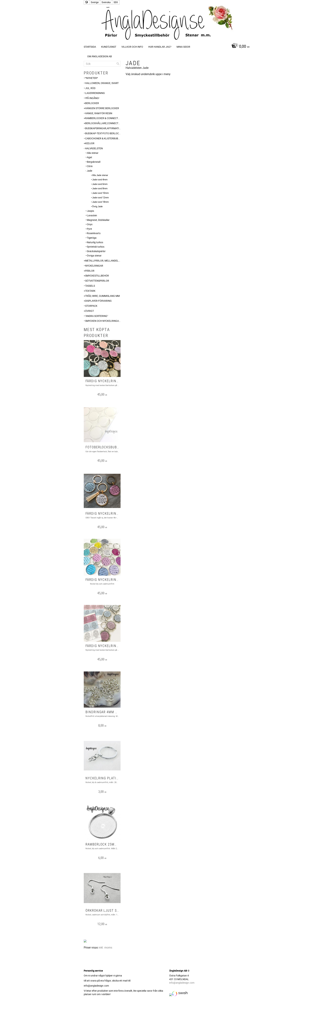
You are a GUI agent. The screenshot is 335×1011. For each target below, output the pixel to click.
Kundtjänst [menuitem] (108, 46)
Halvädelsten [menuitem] (94, 148)
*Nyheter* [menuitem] (91, 78)
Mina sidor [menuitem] (183, 46)
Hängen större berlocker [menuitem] (102, 108)
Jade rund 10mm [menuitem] (100, 192)
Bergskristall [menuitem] (93, 161)
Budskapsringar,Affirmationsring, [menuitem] (103, 128)
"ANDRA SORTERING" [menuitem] (96, 316)
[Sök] (118, 63)
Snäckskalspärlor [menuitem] (96, 251)
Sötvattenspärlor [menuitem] (97, 280)
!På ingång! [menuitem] (92, 98)
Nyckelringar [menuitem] (94, 265)
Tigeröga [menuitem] (91, 237)
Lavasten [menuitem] (92, 215)
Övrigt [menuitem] (89, 311)
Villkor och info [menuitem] (132, 46)
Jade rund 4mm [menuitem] (99, 179)
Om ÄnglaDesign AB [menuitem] (99, 56)
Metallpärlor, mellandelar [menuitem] (103, 260)
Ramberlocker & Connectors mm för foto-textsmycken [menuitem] (103, 118)
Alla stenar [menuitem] (92, 153)
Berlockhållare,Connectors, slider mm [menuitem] (103, 123)
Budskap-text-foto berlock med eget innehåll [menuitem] (103, 133)
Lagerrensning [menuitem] (95, 93)
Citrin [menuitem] (90, 166)
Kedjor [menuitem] (89, 143)
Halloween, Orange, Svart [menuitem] (102, 83)
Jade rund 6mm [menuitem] (99, 184)
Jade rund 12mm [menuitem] (100, 197)
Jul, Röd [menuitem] (90, 88)
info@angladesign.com (181, 982)
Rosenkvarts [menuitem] (93, 233)
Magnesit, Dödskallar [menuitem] (98, 220)
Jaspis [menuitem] (90, 210)
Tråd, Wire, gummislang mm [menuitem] (102, 295)
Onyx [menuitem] (89, 224)
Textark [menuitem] (90, 290)
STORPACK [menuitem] (91, 305)
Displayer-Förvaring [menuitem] (98, 300)
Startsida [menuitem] (90, 46)
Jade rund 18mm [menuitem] (100, 201)
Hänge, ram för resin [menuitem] (98, 113)
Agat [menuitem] (89, 157)
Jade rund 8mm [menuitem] (99, 188)
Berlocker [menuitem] (92, 103)
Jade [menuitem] (89, 170)
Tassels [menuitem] (90, 285)
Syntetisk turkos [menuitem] (95, 246)
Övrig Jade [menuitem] (97, 206)
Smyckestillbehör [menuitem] (97, 275)
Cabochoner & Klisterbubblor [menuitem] (103, 138)
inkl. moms (105, 947)
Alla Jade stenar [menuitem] (100, 175)
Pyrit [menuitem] (89, 228)
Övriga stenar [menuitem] (94, 255)
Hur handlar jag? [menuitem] (159, 46)
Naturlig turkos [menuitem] (95, 242)
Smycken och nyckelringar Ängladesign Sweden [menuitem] (103, 320)
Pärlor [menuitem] (89, 270)
